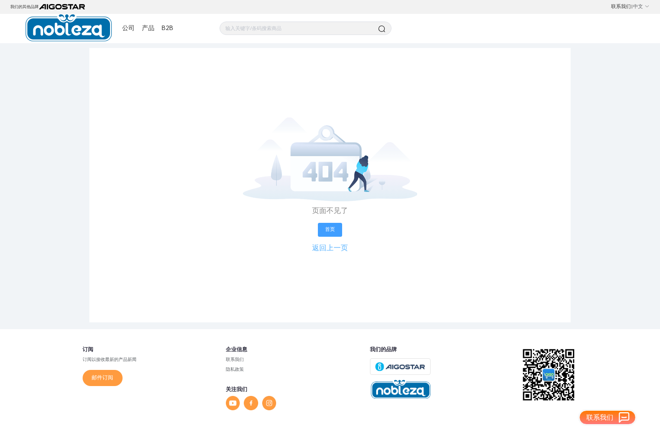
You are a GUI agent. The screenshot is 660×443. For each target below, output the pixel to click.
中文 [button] (638, 6)
